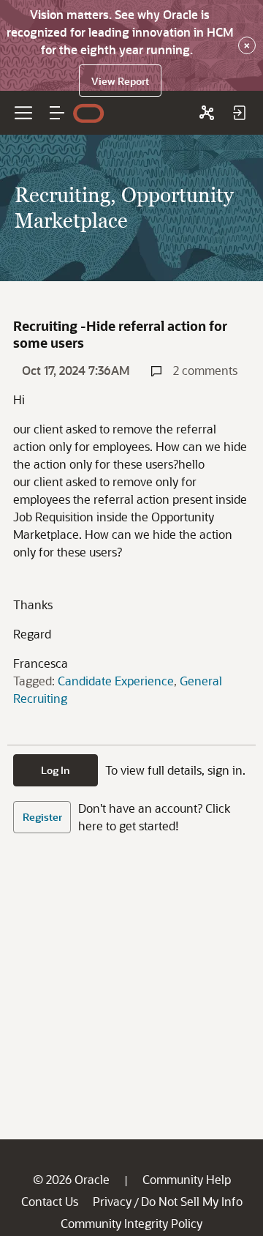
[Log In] (239, 113)
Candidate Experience (116, 680)
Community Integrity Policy (131, 1223)
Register (42, 817)
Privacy (112, 1201)
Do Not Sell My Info (192, 1201)
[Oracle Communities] (207, 113)
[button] (57, 113)
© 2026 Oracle (71, 1179)
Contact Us (49, 1201)
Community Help (186, 1179)
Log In (55, 770)
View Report (120, 81)
